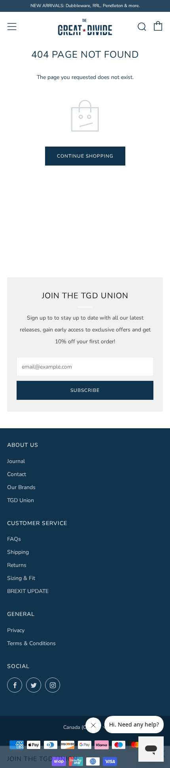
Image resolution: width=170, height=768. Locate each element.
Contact (16, 474)
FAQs (14, 539)
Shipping (18, 552)
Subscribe (85, 390)
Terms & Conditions (31, 643)
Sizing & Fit (21, 578)
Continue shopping (85, 156)
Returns (16, 565)
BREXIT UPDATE (28, 591)
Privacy (16, 630)
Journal (16, 461)
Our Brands (21, 487)
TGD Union (20, 500)
